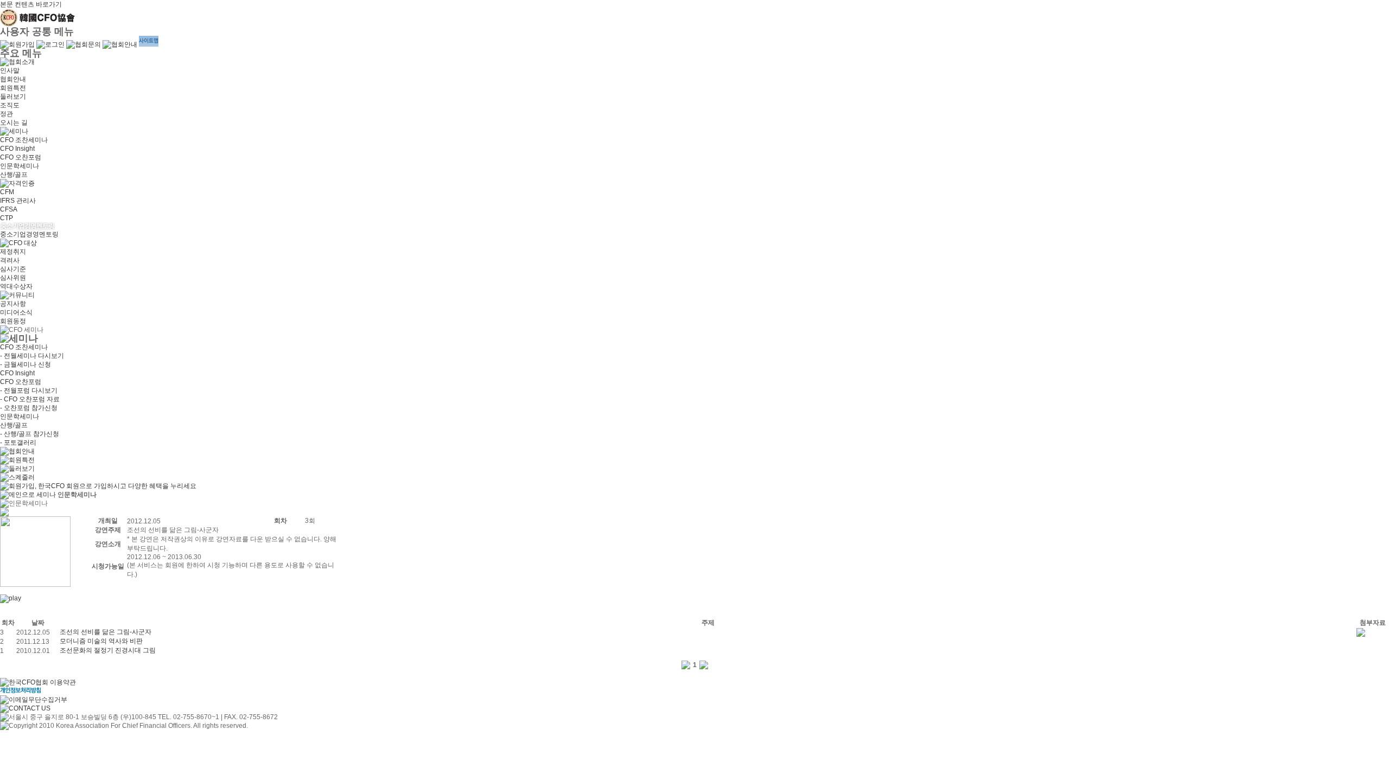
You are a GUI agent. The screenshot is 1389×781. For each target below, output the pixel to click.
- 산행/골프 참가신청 (29, 434)
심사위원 (13, 277)
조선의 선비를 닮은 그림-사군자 (105, 632)
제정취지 (13, 251)
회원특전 (13, 88)
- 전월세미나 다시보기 (32, 356)
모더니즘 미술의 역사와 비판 (101, 641)
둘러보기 (13, 96)
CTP (6, 218)
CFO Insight (17, 148)
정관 (6, 114)
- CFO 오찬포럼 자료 (30, 399)
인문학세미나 (19, 166)
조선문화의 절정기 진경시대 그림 (108, 650)
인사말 (10, 70)
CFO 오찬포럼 (20, 157)
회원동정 (13, 321)
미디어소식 (16, 312)
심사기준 (13, 269)
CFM (7, 192)
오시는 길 (14, 122)
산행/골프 (14, 174)
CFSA (8, 209)
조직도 (10, 105)
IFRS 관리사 (18, 200)
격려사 (10, 260)
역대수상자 (16, 286)
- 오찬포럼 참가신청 (29, 408)
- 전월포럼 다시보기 (29, 390)
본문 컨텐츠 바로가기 (31, 4)
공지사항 (13, 304)
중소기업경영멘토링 (29, 234)
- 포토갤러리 (18, 442)
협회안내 (13, 79)
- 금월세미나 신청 (25, 364)
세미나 (46, 494)
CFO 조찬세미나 (24, 140)
